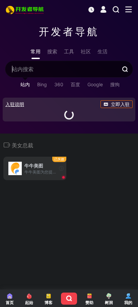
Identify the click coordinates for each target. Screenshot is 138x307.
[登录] (103, 10)
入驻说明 (14, 104)
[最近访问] (91, 9)
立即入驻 (120, 104)
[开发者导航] (25, 10)
